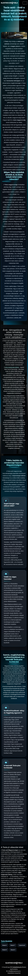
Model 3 (4, 945)
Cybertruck (22, 945)
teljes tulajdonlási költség (12, 367)
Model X (4, 949)
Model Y (13, 945)
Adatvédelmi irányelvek (14, 973)
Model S (13, 949)
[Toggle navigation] (25, 3)
